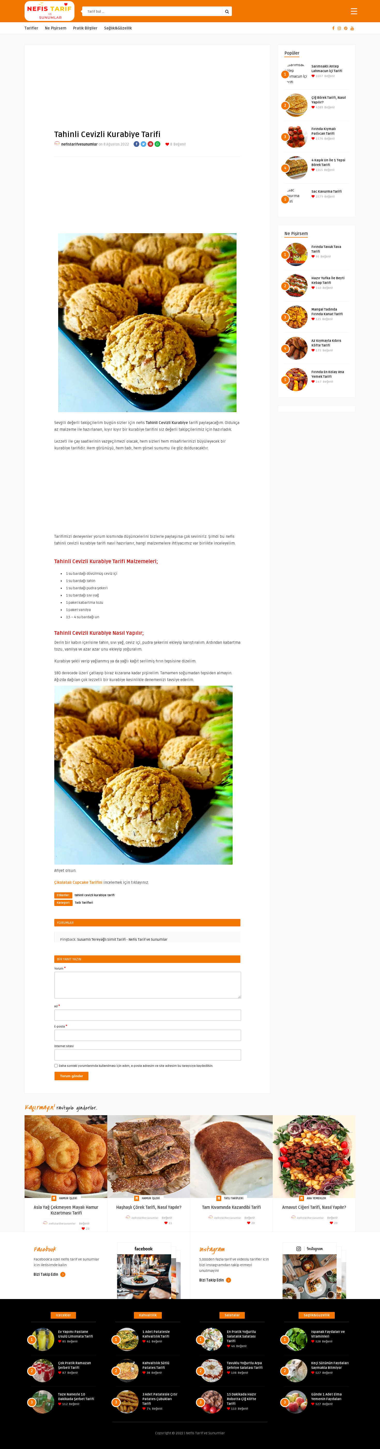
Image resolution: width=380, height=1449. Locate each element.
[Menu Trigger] (354, 11)
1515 (319, 170)
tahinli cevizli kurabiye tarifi (94, 895)
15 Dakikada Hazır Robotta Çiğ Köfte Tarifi (241, 1399)
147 (318, 382)
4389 (319, 107)
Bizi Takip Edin (46, 1274)
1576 (319, 139)
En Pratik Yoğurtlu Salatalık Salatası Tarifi (241, 1336)
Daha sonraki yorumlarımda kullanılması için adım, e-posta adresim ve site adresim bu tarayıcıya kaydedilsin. (136, 1066)
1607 (319, 76)
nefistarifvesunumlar (79, 144)
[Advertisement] (147, 83)
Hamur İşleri (68, 1198)
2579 (319, 197)
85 (64, 1342)
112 (65, 1404)
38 (148, 1373)
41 (148, 1342)
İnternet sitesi (64, 1046)
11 (170, 1223)
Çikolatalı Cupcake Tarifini (78, 882)
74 (148, 1409)
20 (252, 1223)
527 (318, 1373)
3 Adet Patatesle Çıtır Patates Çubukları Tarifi (159, 1399)
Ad (57, 1006)
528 (318, 1342)
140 (318, 288)
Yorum (60, 968)
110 (233, 1409)
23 (87, 1229)
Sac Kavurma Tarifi (326, 192)
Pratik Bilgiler (85, 28)
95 (317, 257)
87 (64, 1373)
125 (318, 319)
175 (318, 350)
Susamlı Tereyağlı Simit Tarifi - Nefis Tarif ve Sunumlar (122, 939)
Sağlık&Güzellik (118, 28)
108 (233, 1373)
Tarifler (31, 28)
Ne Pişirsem (55, 28)
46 (232, 1346)
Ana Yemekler (316, 1198)
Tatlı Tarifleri (84, 903)
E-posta (60, 1026)
